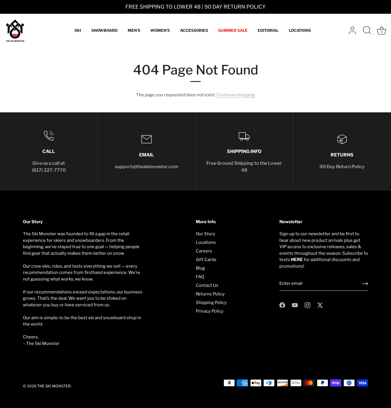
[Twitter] (320, 304)
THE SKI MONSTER (54, 386)
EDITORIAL (268, 30)
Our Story (205, 233)
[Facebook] (282, 304)
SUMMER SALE (233, 30)
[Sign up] (365, 284)
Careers (204, 251)
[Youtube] (295, 304)
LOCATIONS (300, 30)
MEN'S (134, 30)
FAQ (200, 276)
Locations (206, 242)
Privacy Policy (210, 311)
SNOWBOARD (104, 30)
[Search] (367, 30)
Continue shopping (235, 94)
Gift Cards (206, 259)
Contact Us (207, 285)
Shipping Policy (211, 302)
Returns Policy (210, 294)
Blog (200, 268)
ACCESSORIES (194, 30)
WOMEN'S (160, 30)
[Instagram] (307, 304)
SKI (77, 30)
